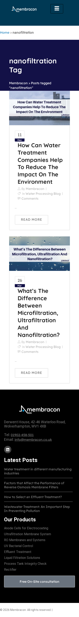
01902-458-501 (22, 435)
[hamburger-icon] (56, 8)
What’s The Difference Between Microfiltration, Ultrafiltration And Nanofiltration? (39, 312)
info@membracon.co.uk (33, 440)
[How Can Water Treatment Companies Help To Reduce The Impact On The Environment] (39, 108)
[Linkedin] (7, 449)
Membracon (18, 83)
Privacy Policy (64, 610)
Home (4, 32)
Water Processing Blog (43, 194)
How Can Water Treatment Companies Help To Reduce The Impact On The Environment (40, 163)
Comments (29, 198)
